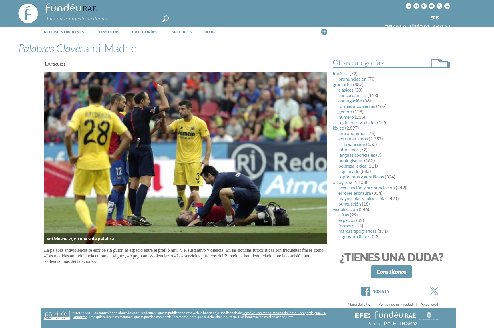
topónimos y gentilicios (361, 176)
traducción (354, 144)
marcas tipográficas (357, 231)
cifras (343, 214)
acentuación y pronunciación (366, 187)
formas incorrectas (356, 106)
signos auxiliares (354, 236)
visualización (345, 209)
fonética (341, 73)
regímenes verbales (357, 122)
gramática (342, 84)
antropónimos (352, 133)
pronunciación (352, 78)
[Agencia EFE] (434, 18)
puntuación (349, 203)
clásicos (346, 89)
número (346, 117)
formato (346, 225)
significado (349, 171)
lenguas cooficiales (356, 155)
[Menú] (324, 32)
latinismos (348, 149)
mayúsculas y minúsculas (362, 198)
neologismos (350, 160)
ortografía (342, 182)
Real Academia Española (431, 25)
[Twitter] (435, 291)
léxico (338, 127)
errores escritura (354, 193)
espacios (346, 220)
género (345, 111)
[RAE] (446, 17)
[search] (165, 19)
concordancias (352, 95)
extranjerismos (353, 138)
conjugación (350, 100)
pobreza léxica (352, 165)
